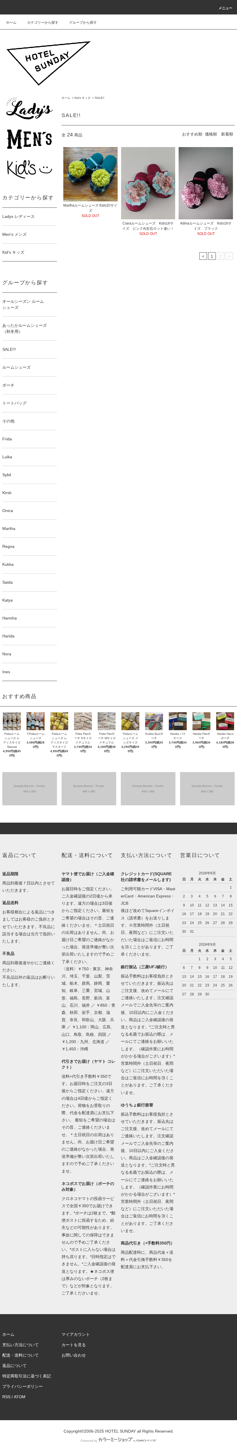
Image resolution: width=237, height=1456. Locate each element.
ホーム (11, 23)
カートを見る (74, 1344)
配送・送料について (20, 1355)
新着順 (227, 134)
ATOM (19, 1396)
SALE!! (99, 97)
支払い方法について (20, 1344)
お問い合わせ (74, 1355)
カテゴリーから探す (42, 23)
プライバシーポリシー (22, 1386)
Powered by (89, 1440)
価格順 (211, 134)
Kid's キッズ (82, 97)
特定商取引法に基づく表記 (26, 1376)
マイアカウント (76, 1334)
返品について (14, 1365)
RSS (6, 1396)
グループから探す (83, 23)
